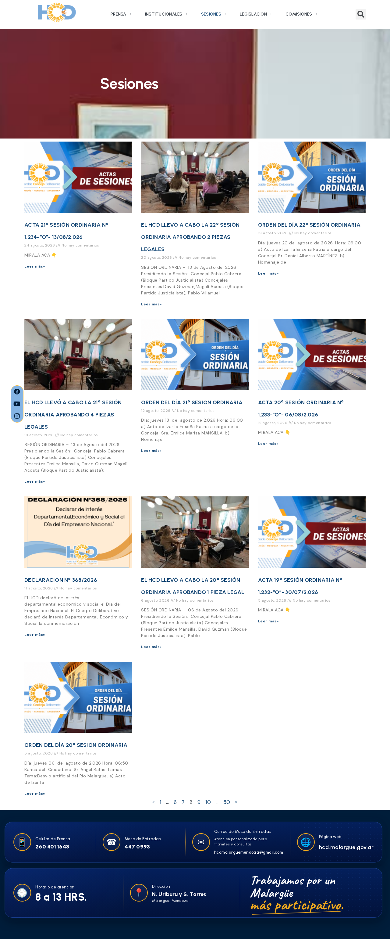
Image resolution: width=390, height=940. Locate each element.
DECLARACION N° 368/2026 (60, 580)
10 (208, 802)
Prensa (118, 14)
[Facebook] (17, 392)
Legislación (253, 14)
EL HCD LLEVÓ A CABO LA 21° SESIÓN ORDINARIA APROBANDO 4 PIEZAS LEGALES (73, 414)
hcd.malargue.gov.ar (346, 847)
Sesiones (211, 14)
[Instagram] (17, 416)
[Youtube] (17, 404)
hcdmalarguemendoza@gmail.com (248, 852)
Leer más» (34, 266)
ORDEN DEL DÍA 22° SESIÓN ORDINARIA (309, 224)
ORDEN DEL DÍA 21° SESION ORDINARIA (192, 402)
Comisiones (298, 14)
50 (226, 802)
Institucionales (164, 14)
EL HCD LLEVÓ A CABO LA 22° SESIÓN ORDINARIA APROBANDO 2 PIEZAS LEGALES (190, 237)
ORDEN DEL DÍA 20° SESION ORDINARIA (76, 745)
